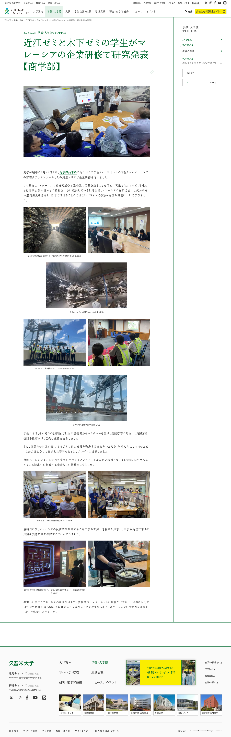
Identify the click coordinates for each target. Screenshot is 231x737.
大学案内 (38, 11)
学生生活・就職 (82, 11)
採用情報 (147, 3)
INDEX (187, 39)
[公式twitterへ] (206, 2)
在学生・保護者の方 (13, 3)
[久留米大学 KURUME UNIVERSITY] (17, 12)
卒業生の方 (28, 3)
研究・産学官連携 (119, 11)
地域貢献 (100, 11)
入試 (68, 11)
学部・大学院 (54, 11)
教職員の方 (40, 3)
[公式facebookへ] (215, 2)
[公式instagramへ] (211, 2)
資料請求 (137, 3)
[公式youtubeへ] (220, 2)
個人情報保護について (107, 731)
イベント (151, 11)
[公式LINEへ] (224, 2)
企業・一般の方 (54, 3)
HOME (8, 20)
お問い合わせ (183, 3)
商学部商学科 (68, 172)
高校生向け (209, 11)
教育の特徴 (188, 51)
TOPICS (30, 20)
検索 (190, 11)
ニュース (137, 11)
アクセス (171, 3)
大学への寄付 (159, 3)
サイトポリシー (82, 731)
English (195, 3)
